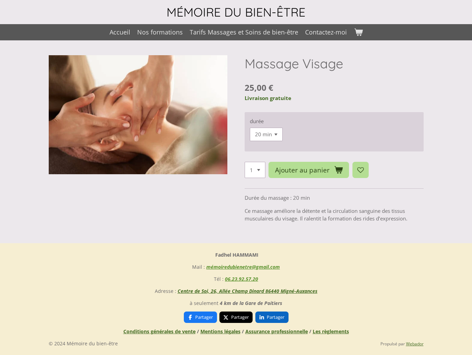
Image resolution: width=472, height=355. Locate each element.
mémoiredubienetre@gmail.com (243, 267)
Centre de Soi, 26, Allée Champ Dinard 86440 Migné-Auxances (248, 291)
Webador (415, 343)
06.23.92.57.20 (241, 279)
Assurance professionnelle (276, 331)
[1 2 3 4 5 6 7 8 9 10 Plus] (255, 170)
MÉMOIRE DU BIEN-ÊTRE (236, 12)
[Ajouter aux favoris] (360, 170)
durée (257, 121)
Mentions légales (220, 331)
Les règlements (331, 331)
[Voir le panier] (358, 32)
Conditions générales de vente (159, 331)
